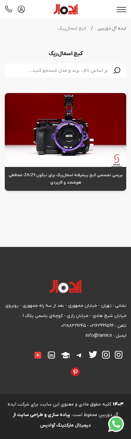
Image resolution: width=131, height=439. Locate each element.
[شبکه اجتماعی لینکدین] (52, 355)
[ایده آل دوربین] (66, 9)
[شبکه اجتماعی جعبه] (61, 367)
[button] (117, 70)
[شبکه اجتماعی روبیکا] (8, 351)
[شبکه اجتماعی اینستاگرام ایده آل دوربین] (118, 355)
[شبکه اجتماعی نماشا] (56, 367)
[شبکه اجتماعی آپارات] (65, 356)
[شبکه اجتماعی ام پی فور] (51, 367)
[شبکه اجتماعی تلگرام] (79, 356)
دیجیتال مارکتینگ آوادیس (65, 425)
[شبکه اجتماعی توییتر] (93, 355)
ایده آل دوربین (111, 28)
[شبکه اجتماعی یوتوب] (38, 356)
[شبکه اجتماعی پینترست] (75, 372)
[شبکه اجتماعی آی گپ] (28, 351)
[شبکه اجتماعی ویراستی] (84, 367)
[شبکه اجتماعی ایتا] (23, 351)
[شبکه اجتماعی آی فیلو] (66, 367)
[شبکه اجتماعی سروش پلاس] (18, 351)
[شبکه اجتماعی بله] (13, 351)
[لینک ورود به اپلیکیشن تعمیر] (21, 9)
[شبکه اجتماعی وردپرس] (46, 367)
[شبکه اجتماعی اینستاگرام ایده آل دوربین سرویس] (106, 355)
